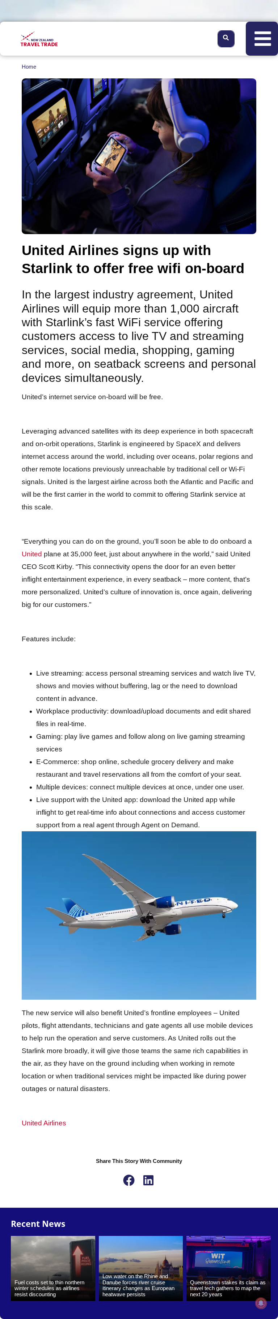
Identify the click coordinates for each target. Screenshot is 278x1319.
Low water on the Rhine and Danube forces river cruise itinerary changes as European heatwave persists (138, 1285)
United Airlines (44, 1123)
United (32, 554)
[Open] (262, 39)
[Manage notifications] (261, 1303)
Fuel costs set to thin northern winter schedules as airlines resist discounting (49, 1288)
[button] (129, 1180)
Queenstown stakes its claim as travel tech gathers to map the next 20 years (228, 1288)
